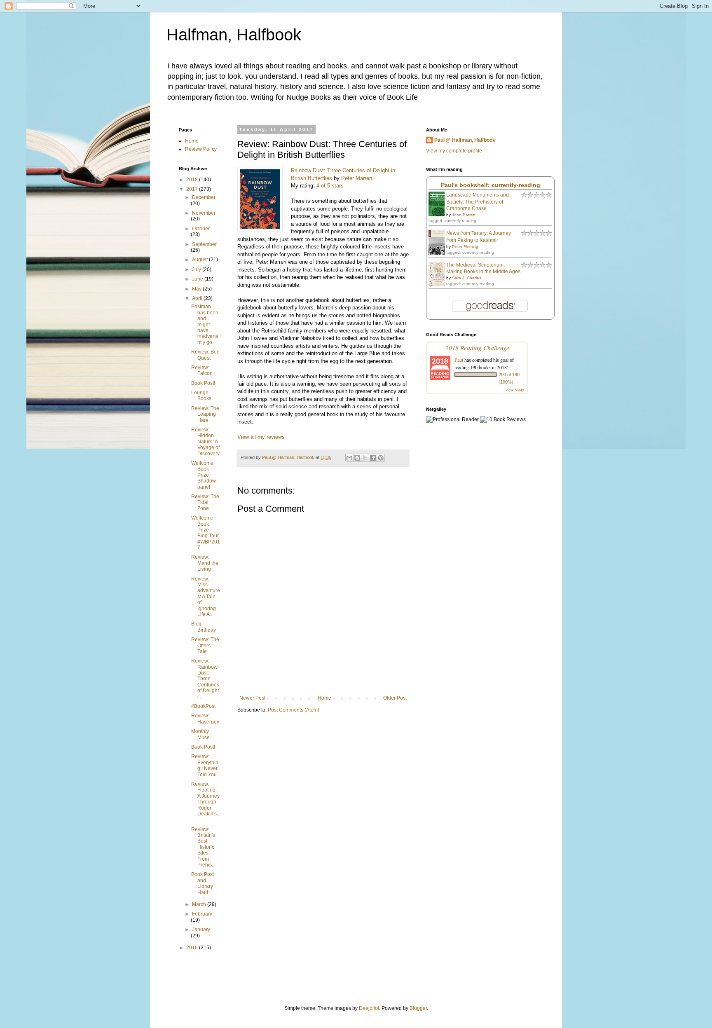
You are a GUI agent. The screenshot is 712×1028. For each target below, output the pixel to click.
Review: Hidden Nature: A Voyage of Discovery (205, 442)
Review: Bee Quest (205, 355)
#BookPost (203, 706)
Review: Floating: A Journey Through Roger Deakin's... (205, 801)
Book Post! (203, 383)
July (197, 269)
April (198, 298)
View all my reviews (261, 437)
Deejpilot (369, 1008)
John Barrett (463, 215)
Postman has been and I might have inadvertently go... (204, 324)
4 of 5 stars (330, 186)
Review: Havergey (205, 718)
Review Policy (201, 149)
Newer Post (252, 698)
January (201, 929)
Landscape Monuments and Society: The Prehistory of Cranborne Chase (477, 202)
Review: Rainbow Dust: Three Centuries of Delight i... (205, 678)
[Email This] (349, 458)
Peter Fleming (465, 246)
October (201, 229)
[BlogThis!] (357, 458)
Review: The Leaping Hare (205, 414)
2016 (192, 948)
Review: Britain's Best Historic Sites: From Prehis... (203, 847)
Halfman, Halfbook (233, 35)
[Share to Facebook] (373, 458)
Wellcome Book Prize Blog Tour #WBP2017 (205, 532)
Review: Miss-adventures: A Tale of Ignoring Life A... (205, 596)
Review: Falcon (202, 370)
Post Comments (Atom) (293, 710)
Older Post (395, 698)
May (197, 289)
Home (324, 698)
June (198, 279)
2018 (192, 180)
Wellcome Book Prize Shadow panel (203, 475)
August (200, 259)
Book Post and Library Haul (202, 883)
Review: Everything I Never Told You (204, 765)
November (203, 213)
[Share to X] (365, 458)
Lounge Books (201, 395)
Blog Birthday (203, 626)
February (202, 914)
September (204, 244)
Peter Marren (356, 178)
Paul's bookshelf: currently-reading (490, 185)
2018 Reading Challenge (477, 347)
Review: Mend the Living (204, 563)
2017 (192, 189)
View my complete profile (454, 151)
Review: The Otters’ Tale (205, 645)
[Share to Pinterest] (381, 458)
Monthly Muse (200, 734)
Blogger (418, 1008)
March (199, 904)
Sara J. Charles (466, 278)
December (203, 197)
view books (515, 390)
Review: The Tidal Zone (205, 502)
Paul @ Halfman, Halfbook (464, 140)
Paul (458, 359)
